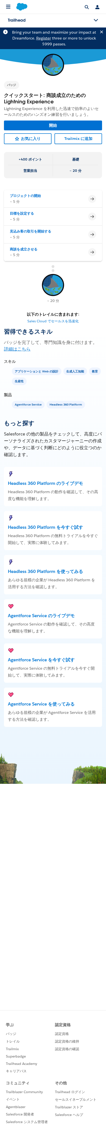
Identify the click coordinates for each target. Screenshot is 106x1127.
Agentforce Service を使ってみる (41, 704)
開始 (53, 125)
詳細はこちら (17, 349)
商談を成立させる (23, 249)
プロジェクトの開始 (25, 195)
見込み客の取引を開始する (30, 231)
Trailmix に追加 (78, 138)
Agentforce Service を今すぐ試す (41, 660)
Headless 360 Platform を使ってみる (45, 571)
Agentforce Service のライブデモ (41, 615)
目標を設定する (22, 213)
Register (43, 38)
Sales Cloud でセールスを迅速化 (53, 321)
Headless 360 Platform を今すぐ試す (45, 527)
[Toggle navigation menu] (96, 20)
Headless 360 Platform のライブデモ (45, 483)
